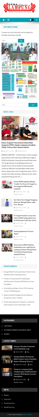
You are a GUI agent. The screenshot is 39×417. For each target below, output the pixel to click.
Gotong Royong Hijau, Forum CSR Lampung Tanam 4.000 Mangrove (18, 289)
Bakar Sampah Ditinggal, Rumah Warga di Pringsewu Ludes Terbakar (18, 296)
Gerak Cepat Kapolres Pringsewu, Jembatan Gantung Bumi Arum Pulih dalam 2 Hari (19, 303)
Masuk (6, 395)
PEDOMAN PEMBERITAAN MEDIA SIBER (17, 330)
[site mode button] (31, 20)
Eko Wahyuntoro (19, 260)
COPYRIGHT (8, 326)
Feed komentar (9, 403)
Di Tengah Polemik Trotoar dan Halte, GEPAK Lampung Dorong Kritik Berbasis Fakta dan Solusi (25, 218)
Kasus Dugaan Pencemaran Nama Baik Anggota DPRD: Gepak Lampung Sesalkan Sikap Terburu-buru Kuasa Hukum (19, 145)
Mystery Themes (27, 414)
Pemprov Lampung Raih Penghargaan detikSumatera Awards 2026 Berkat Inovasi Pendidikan (19, 281)
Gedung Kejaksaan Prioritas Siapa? (23, 233)
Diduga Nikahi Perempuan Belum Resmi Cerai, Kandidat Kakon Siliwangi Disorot (19, 273)
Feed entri (7, 399)
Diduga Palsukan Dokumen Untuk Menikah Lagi (24, 347)
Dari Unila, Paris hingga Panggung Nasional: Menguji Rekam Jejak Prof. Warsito (25, 202)
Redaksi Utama (21, 151)
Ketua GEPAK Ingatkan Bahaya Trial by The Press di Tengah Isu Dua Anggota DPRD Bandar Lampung (25, 185)
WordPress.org (9, 407)
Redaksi (7, 334)
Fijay (28, 352)
